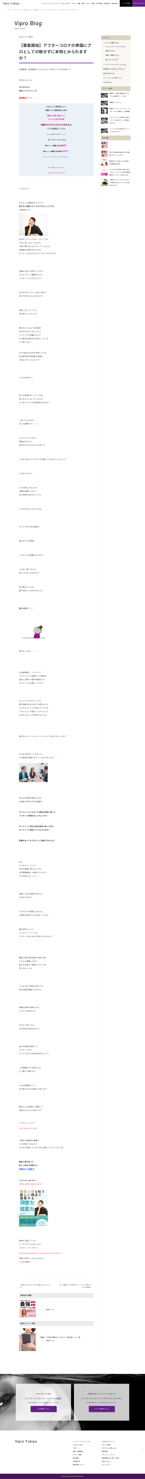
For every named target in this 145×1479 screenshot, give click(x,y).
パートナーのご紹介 (110, 78)
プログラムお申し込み (109, 1448)
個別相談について (78, 1464)
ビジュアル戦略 (22, 10)
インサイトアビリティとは (50, 3)
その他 (105, 82)
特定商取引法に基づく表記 (110, 1458)
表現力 (29, 10)
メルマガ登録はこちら (101, 1409)
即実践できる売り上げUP (112, 69)
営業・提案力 (110, 55)
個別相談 (115, 3)
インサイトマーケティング (113, 64)
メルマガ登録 (106, 1445)
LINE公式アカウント (108, 1441)
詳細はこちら (50, 1309)
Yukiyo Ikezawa (66, 1476)
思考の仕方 (107, 73)
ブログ (74, 3)
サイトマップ (106, 1464)
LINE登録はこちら (43, 1409)
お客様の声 (107, 3)
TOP (143, 1448)
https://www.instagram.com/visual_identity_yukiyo (40, 1253)
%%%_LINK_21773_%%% (56, 173)
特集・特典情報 (78, 1451)
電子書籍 (99, 3)
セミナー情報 (90, 3)
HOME (9, 10)
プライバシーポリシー (109, 1455)
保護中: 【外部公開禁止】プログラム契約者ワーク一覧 (60, 1337)
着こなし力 (109, 59)
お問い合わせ (106, 1461)
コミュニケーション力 (113, 46)
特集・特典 (81, 3)
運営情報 (105, 1451)
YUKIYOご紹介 (65, 3)
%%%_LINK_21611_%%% (30, 1184)
